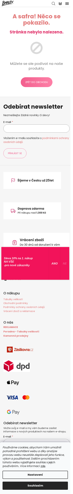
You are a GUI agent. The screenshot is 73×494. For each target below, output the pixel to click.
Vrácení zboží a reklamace (19, 311)
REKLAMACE (10, 327)
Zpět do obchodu (36, 82)
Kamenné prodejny (15, 336)
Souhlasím (35, 486)
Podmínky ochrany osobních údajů (24, 307)
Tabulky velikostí (13, 299)
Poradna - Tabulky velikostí (21, 331)
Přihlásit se (15, 153)
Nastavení (35, 475)
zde (43, 466)
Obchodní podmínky (15, 303)
